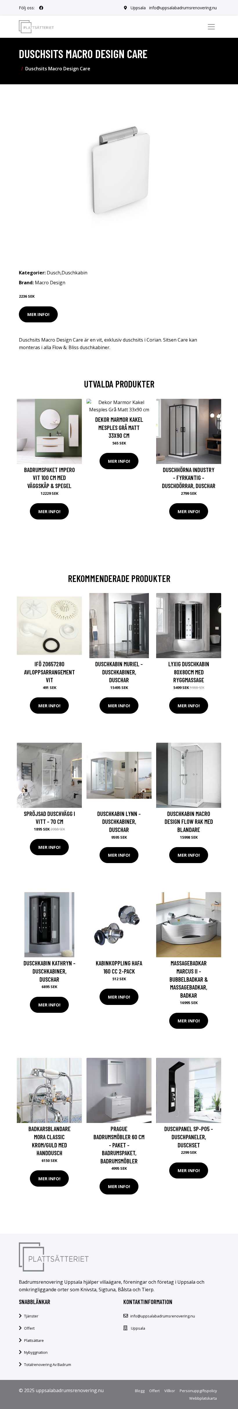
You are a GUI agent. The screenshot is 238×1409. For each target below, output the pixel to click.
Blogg (140, 1390)
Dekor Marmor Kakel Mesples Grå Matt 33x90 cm (119, 427)
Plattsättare (34, 1340)
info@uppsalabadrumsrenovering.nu (183, 7)
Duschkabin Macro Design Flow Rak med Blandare (189, 821)
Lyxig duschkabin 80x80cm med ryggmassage (188, 671)
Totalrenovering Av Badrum (47, 1364)
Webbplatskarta (203, 1398)
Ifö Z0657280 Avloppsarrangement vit (49, 671)
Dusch (53, 272)
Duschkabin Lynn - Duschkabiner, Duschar (119, 821)
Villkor (169, 1390)
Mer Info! (38, 314)
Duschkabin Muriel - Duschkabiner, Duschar (119, 671)
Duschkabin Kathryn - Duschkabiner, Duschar (49, 971)
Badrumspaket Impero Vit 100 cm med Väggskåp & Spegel (49, 477)
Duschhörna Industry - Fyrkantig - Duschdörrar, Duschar (188, 477)
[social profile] (41, 7)
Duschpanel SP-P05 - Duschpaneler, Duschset (188, 1136)
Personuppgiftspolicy (198, 1390)
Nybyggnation (36, 1352)
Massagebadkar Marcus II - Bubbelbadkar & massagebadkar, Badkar (189, 979)
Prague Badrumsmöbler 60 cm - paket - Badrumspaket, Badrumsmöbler (119, 1144)
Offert (29, 1328)
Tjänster (31, 1316)
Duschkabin (74, 272)
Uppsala (138, 7)
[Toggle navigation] (211, 26)
